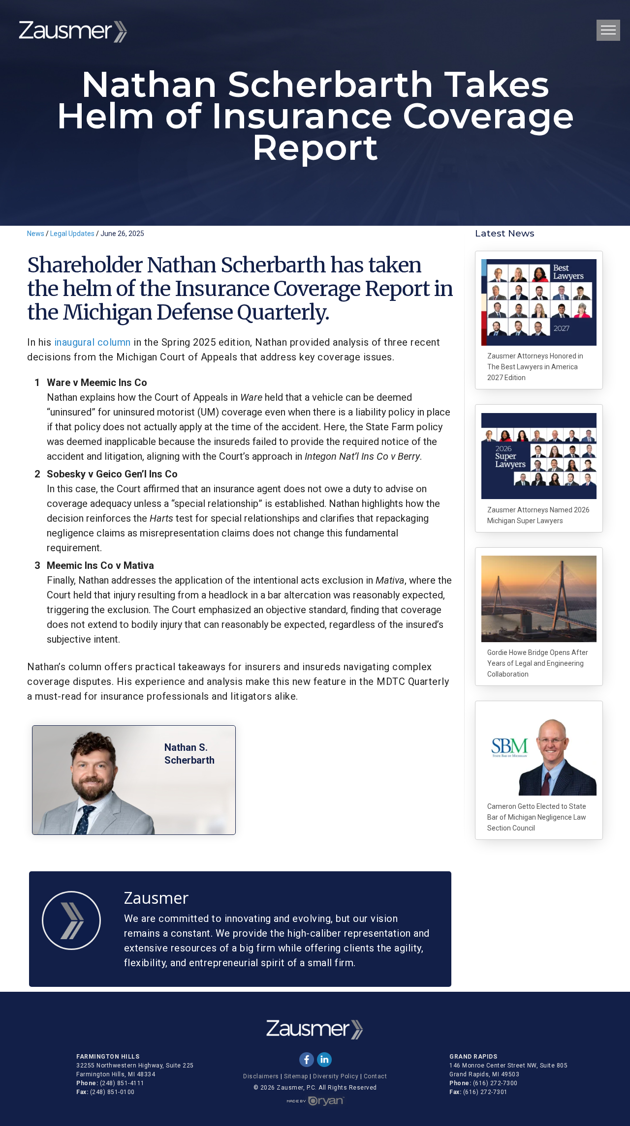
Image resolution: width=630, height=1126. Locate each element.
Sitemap (296, 1076)
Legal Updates (73, 233)
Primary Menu (608, 30)
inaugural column (94, 342)
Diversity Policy (335, 1076)
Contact (375, 1076)
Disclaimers (261, 1076)
